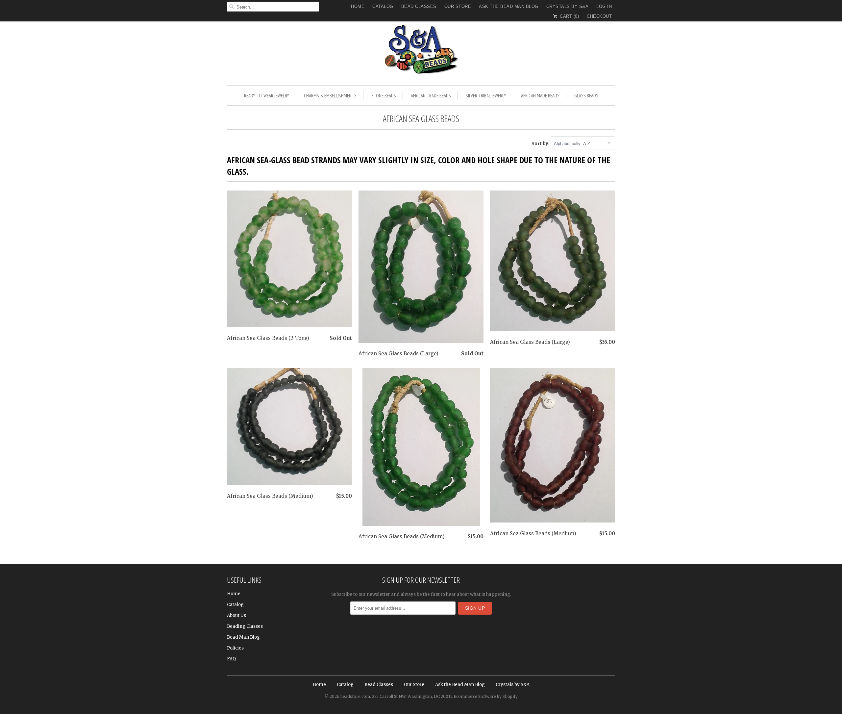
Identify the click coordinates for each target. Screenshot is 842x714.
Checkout (599, 16)
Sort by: (541, 143)
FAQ (231, 659)
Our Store (457, 6)
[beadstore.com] (421, 51)
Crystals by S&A (567, 6)
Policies (235, 648)
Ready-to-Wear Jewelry (266, 95)
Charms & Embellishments (330, 95)
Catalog (382, 6)
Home (357, 6)
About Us (236, 615)
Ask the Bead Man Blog (508, 6)
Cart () (568, 16)
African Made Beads (540, 95)
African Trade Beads (431, 95)
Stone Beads (383, 95)
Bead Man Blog (243, 637)
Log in (604, 6)
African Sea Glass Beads (421, 118)
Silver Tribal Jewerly (486, 95)
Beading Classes (245, 626)
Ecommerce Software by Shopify (486, 696)
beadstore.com (355, 696)
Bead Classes (418, 6)
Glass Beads (586, 95)
